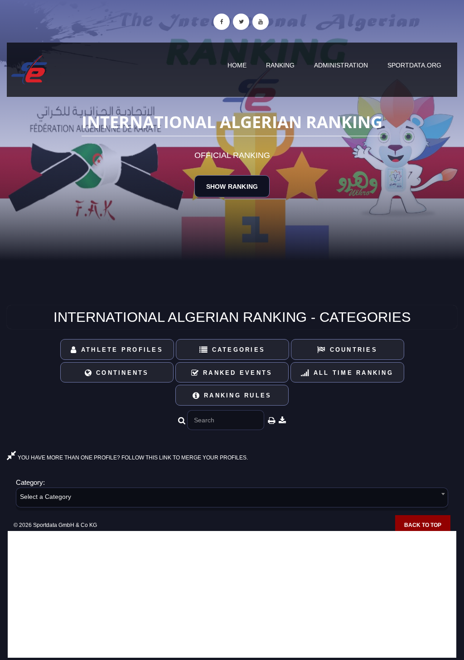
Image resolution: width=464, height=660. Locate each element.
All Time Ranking (351, 372)
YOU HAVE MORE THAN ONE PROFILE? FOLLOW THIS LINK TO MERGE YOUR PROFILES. (132, 457)
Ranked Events (236, 372)
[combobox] (232, 499)
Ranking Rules (236, 395)
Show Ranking (232, 186)
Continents (121, 372)
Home (236, 65)
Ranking (280, 65)
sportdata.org (414, 65)
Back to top (422, 525)
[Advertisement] (232, 594)
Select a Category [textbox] (45, 496)
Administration (341, 65)
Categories (236, 349)
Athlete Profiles (120, 349)
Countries (351, 349)
